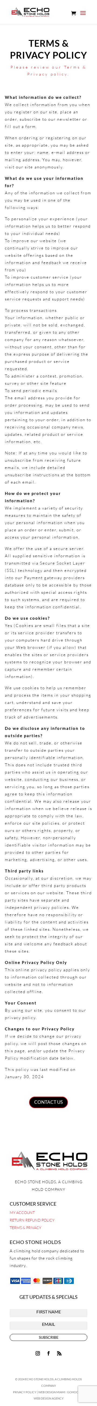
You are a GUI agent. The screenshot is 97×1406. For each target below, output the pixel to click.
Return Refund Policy (32, 1220)
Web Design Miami (52, 1392)
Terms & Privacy (25, 1227)
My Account (22, 1212)
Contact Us (48, 1102)
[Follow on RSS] (59, 1353)
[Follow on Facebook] (48, 1353)
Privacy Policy (24, 1392)
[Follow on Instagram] (37, 1353)
